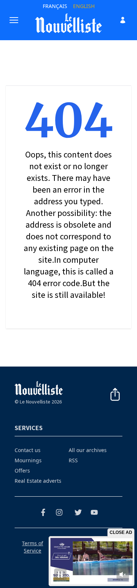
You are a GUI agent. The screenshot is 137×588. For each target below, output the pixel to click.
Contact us (28, 450)
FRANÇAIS (55, 6)
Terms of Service (32, 547)
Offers (22, 470)
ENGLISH (84, 6)
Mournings (28, 460)
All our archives (88, 450)
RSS (73, 460)
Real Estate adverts (38, 480)
